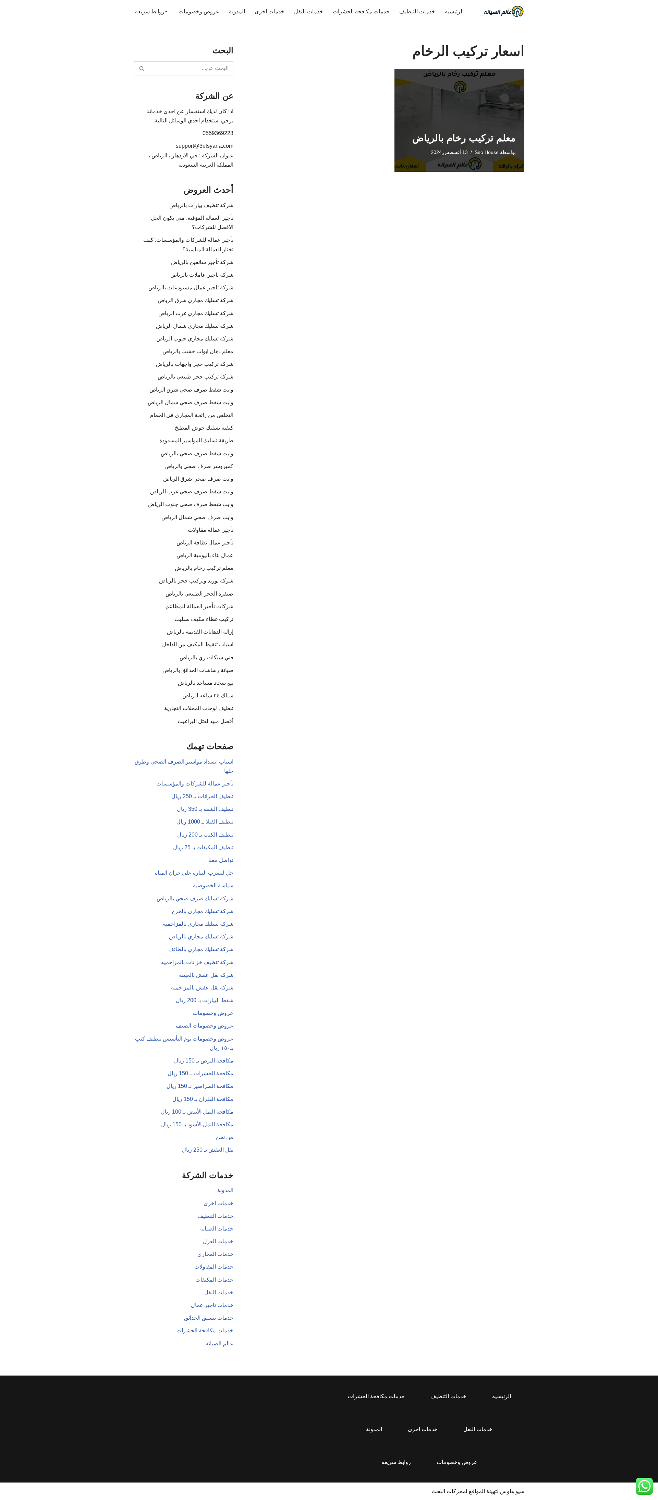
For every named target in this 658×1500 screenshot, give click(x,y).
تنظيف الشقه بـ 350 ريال (205, 809)
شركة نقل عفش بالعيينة (206, 975)
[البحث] (141, 68)
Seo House (487, 152)
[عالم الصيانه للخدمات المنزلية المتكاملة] (503, 11)
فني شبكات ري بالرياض (206, 657)
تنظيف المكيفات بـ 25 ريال (203, 847)
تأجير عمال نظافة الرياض (204, 542)
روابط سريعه (396, 1462)
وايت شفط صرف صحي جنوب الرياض (190, 504)
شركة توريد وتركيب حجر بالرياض (196, 581)
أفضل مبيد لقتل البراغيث (205, 721)
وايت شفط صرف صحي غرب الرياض (191, 491)
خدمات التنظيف (417, 11)
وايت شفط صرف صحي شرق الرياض (191, 390)
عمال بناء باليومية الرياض (204, 555)
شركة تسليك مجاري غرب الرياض (195, 313)
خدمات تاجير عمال (212, 1305)
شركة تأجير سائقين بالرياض (202, 262)
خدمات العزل (218, 1241)
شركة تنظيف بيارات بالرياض (201, 205)
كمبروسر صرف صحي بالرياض (198, 466)
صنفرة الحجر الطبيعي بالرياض (199, 594)
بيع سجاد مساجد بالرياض (205, 683)
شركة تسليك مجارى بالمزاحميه (198, 924)
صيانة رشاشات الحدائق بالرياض (197, 670)
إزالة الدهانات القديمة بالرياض (200, 632)
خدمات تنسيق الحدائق (208, 1318)
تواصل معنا (220, 860)
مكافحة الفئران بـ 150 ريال (202, 1099)
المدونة (237, 11)
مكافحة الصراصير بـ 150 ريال (200, 1086)
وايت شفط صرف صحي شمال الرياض (190, 402)
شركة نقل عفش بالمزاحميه (202, 988)
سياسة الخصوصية (213, 885)
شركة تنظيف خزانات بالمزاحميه (197, 962)
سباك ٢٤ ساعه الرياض (207, 695)
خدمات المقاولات (213, 1267)
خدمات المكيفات (214, 1280)
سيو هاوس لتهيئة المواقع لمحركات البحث (477, 1491)
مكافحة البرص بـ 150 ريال (203, 1061)
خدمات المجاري (215, 1254)
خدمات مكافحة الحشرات (361, 11)
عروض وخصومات (199, 11)
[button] (165, 11)
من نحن (224, 1137)
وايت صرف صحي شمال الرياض (197, 517)
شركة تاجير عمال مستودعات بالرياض (190, 287)
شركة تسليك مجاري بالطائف (200, 949)
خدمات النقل (308, 11)
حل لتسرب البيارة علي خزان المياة (194, 873)
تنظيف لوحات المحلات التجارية (198, 708)
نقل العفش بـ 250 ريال (207, 1150)
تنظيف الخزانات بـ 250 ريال (202, 796)
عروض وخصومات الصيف (204, 1026)
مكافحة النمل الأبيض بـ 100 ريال (197, 1112)
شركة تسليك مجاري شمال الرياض (194, 326)
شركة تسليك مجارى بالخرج (202, 911)
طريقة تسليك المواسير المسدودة (196, 440)
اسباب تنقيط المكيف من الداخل (197, 644)
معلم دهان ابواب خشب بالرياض (197, 351)
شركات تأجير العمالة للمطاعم (199, 606)
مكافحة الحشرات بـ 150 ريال (200, 1073)
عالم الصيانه (219, 1343)
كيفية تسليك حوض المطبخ (204, 428)
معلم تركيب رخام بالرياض (464, 138)
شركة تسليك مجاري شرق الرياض (195, 300)
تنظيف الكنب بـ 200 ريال (205, 835)
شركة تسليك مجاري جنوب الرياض (194, 338)
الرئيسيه (454, 11)
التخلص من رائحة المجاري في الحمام (191, 415)
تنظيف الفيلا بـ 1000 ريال (204, 822)
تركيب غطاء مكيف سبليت (203, 619)
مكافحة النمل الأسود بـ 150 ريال (197, 1124)
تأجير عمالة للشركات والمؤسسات (194, 784)
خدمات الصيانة (216, 1229)
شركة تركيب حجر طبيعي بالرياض (195, 377)
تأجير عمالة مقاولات (210, 530)
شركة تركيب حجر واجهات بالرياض (194, 364)
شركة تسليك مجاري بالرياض (201, 936)
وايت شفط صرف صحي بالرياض (197, 453)
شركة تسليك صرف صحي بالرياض (195, 898)
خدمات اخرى (269, 11)
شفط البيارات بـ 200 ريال (204, 1000)
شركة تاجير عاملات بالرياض (201, 275)
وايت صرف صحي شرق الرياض (198, 479)
